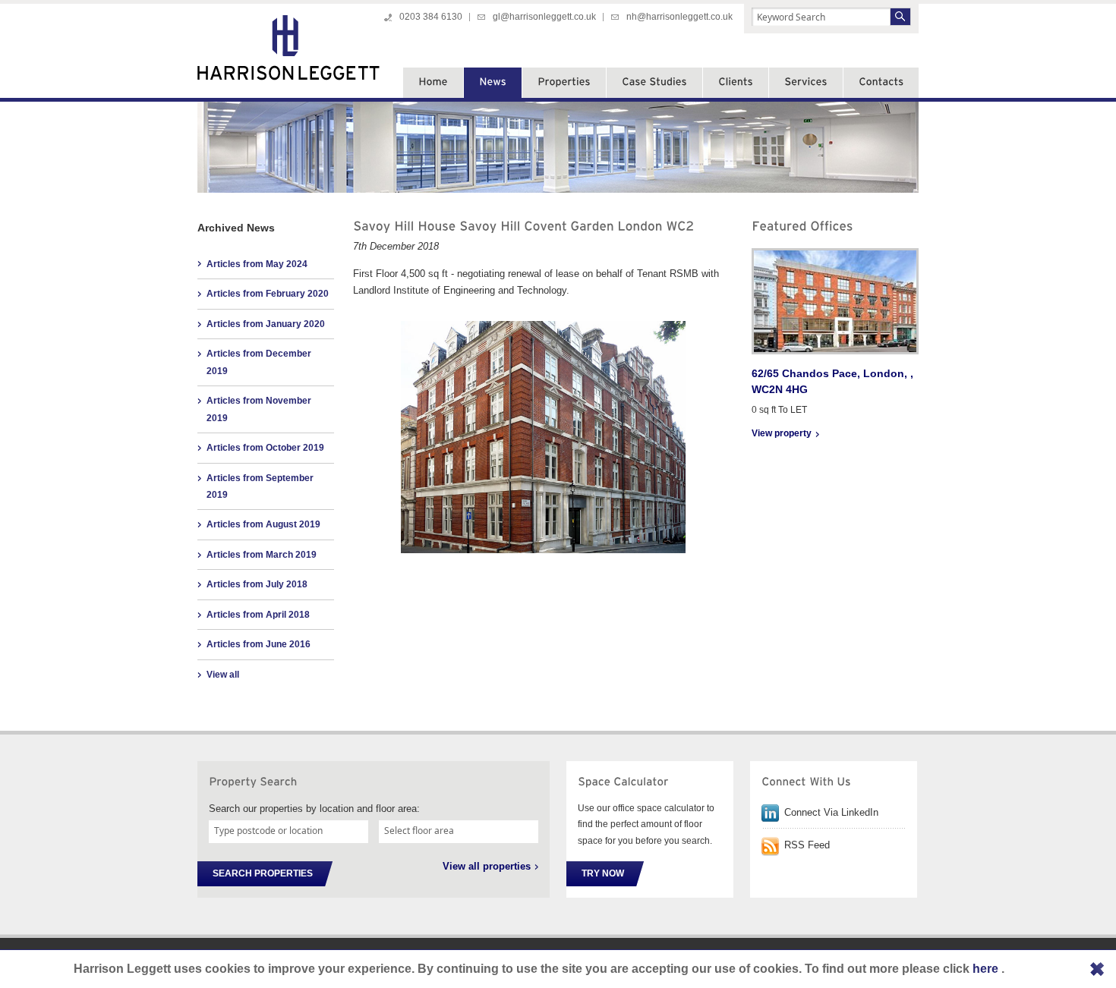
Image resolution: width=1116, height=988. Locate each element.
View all (222, 674)
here (987, 968)
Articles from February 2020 (267, 293)
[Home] (433, 83)
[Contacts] (881, 83)
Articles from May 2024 (256, 264)
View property (782, 433)
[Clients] (735, 83)
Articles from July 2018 (256, 584)
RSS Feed (807, 845)
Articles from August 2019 (263, 524)
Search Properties (263, 873)
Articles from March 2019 (261, 554)
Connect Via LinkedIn (831, 812)
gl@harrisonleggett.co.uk (544, 16)
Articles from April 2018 (258, 614)
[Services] (806, 83)
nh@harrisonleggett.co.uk (679, 16)
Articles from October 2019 (265, 447)
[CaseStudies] (654, 83)
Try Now (603, 873)
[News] (493, 83)
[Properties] (564, 83)
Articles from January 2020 (265, 324)
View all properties (487, 866)
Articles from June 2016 (258, 644)
